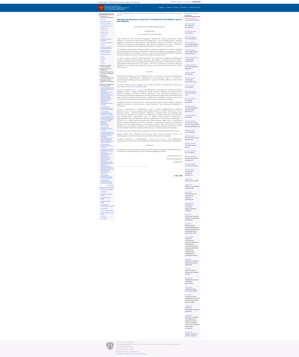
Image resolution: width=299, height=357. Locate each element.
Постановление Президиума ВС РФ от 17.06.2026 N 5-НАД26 (107, 182)
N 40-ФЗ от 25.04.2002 (190, 31)
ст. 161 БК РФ (188, 259)
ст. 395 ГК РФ (188, 192)
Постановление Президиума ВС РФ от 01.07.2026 (107, 129)
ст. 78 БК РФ (188, 223)
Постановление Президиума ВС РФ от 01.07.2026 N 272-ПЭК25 (107, 108)
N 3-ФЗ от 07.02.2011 (190, 85)
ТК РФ (102, 56)
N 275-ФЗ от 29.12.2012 (190, 50)
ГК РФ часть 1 (104, 28)
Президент (184, 7)
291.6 (162, 139)
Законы (176, 7)
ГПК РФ (103, 36)
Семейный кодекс (105, 54)
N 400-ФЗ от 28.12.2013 (190, 18)
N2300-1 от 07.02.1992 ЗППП (191, 57)
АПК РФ (103, 19)
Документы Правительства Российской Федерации (107, 76)
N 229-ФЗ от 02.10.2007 (190, 156)
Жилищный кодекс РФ (107, 42)
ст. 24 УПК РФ (188, 294)
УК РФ (102, 60)
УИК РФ (103, 58)
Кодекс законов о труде (107, 210)
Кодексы (169, 7)
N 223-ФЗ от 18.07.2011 (190, 121)
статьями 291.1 (154, 139)
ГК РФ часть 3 (104, 32)
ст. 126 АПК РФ (188, 306)
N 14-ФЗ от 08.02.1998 (190, 115)
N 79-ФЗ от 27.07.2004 (190, 42)
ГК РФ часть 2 (104, 30)
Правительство (194, 7)
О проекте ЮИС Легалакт (116, 2)
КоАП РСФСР (104, 208)
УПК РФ (103, 62)
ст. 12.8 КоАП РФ (189, 236)
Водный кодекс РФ (106, 23)
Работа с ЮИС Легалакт (132, 2)
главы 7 (152, 109)
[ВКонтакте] (176, 175)
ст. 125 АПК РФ (188, 332)
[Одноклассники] (179, 175)
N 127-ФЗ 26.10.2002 (189, 136)
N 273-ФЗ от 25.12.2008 (190, 65)
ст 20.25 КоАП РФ (189, 203)
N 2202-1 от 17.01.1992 (190, 130)
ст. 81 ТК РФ (188, 214)
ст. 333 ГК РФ (188, 179)
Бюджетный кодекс (106, 21)
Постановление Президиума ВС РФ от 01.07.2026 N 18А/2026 (107, 177)
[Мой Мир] (181, 175)
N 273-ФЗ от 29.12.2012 (190, 37)
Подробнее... (110, 185)
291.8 (169, 139)
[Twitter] (178, 175)
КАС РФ (103, 44)
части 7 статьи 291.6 (139, 90)
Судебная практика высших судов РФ (128, 13)
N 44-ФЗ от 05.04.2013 (190, 150)
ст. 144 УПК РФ (188, 278)
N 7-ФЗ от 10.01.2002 (190, 78)
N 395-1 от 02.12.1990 (189, 169)
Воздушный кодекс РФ (107, 26)
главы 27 (147, 116)
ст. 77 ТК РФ (188, 268)
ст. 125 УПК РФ (188, 287)
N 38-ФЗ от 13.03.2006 (190, 72)
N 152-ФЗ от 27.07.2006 (190, 143)
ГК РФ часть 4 (104, 34)
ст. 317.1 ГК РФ (188, 184)
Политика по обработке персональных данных (131, 353)
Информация (102, 2)
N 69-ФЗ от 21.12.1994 (190, 23)
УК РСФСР (103, 216)
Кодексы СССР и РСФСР (107, 187)
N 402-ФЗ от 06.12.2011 (190, 91)
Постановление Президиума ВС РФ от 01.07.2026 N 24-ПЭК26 (107, 113)
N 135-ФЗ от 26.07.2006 (190, 98)
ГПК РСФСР (104, 191)
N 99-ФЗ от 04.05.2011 (190, 106)
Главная (161, 7)
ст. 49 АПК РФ (188, 315)
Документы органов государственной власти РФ (107, 81)
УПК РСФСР (104, 218)
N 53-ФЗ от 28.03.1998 (190, 164)
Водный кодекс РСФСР (107, 189)
